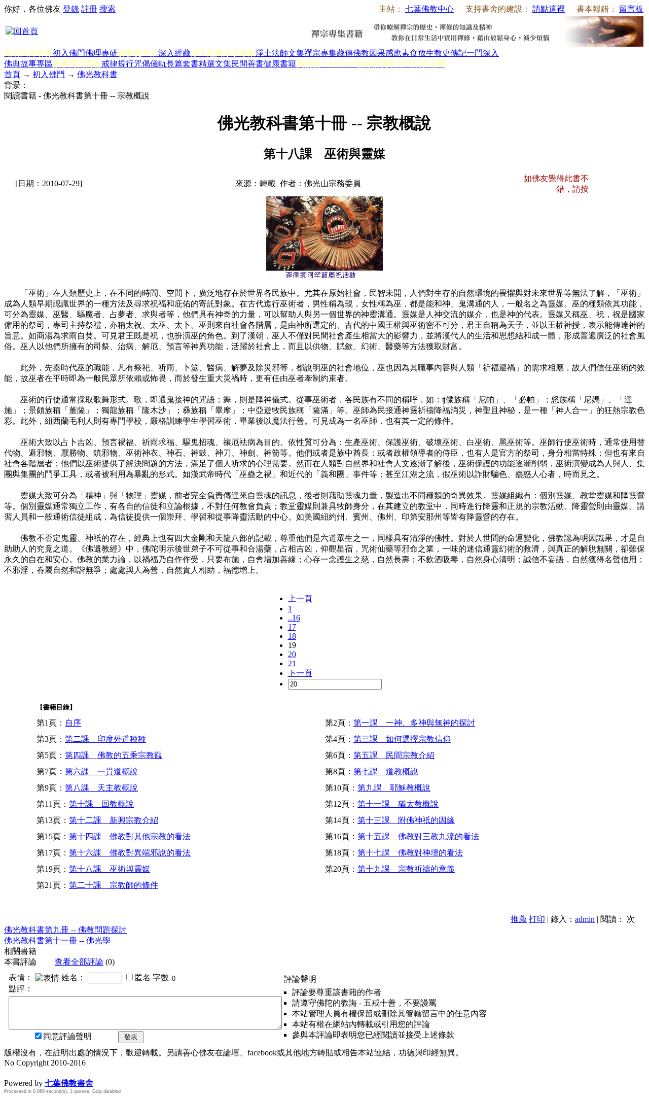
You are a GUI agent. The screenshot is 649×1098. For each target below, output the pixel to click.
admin (585, 919)
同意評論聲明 (67, 1036)
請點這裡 (548, 9)
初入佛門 (69, 53)
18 (292, 636)
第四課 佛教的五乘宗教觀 (113, 755)
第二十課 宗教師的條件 (113, 885)
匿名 (142, 977)
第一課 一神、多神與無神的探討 (414, 722)
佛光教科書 (97, 74)
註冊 (89, 9)
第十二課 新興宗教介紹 (113, 820)
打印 (537, 919)
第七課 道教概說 (385, 771)
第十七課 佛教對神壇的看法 (410, 852)
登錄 (71, 9)
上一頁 (300, 598)
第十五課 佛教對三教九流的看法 (418, 836)
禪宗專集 (320, 53)
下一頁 (300, 673)
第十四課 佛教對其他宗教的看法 (130, 836)
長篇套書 (182, 63)
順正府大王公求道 (54, 1072)
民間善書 (247, 63)
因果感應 (385, 53)
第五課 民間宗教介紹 (394, 755)
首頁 (12, 74)
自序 (73, 722)
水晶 (12, 1072)
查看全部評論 (79, 961)
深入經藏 (174, 53)
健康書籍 (280, 63)
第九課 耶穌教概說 (393, 787)
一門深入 (482, 53)
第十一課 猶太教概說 (398, 804)
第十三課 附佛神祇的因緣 (406, 820)
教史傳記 (450, 53)
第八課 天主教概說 (101, 787)
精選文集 (215, 63)
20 (292, 654)
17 (292, 627)
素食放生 (418, 53)
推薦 (519, 919)
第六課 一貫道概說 (101, 771)
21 (292, 663)
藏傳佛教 (353, 53)
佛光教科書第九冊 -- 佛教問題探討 (65, 929)
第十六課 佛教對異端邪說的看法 (130, 852)
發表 (130, 1037)
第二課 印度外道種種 (105, 739)
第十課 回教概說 (101, 804)
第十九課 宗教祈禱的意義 (406, 869)
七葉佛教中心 (429, 9)
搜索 (107, 9)
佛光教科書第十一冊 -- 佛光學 (57, 940)
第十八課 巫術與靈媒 (109, 869)
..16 (294, 617)
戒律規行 (117, 63)
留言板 (631, 9)
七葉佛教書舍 (69, 1083)
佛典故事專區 (28, 63)
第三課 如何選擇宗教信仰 (402, 739)
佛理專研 (101, 53)
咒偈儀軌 (150, 63)
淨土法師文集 (280, 53)
